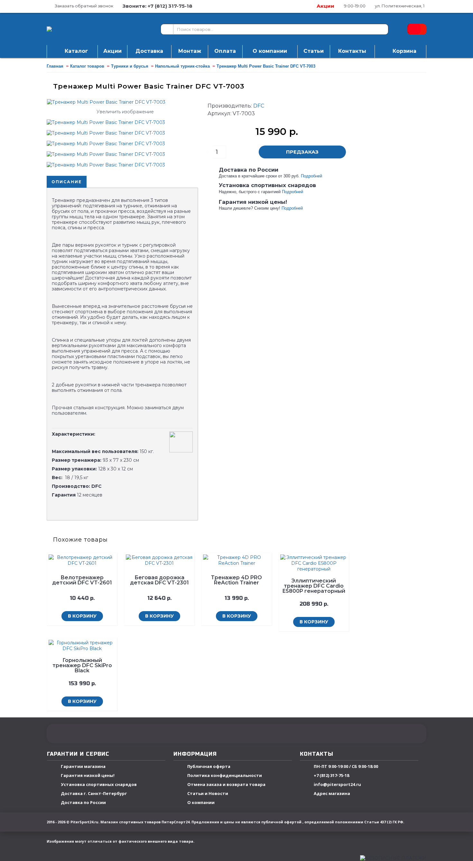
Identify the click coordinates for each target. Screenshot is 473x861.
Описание (66, 181)
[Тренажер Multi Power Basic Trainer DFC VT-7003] (108, 120)
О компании (201, 803)
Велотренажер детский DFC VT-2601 (82, 580)
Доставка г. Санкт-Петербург (94, 794)
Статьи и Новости (207, 794)
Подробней (311, 176)
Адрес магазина (332, 794)
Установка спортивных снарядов (99, 785)
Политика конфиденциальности (224, 776)
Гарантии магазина (83, 767)
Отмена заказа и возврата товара (226, 785)
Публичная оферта (208, 767)
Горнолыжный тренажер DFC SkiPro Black (82, 665)
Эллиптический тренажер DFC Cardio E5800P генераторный (314, 586)
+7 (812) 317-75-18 (331, 776)
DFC (258, 106)
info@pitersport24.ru (337, 785)
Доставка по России (83, 803)
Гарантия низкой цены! (88, 776)
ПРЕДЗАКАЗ (302, 152)
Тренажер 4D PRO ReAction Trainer (236, 580)
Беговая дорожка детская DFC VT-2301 (159, 580)
